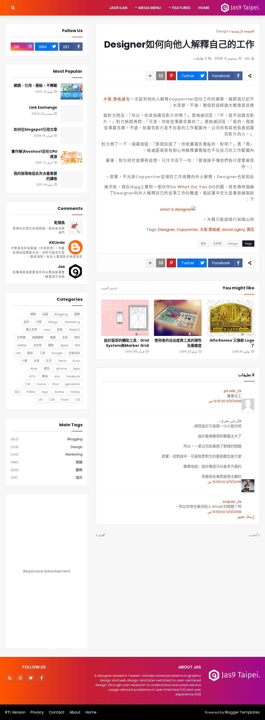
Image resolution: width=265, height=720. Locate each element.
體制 (51, 345)
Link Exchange (43, 107)
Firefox (75, 392)
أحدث (253, 535)
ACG (32, 376)
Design (222, 31)
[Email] (160, 75)
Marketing (72, 322)
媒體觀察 (37, 337)
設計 (204, 243)
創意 (60, 330)
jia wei (229, 390)
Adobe (59, 392)
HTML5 (30, 392)
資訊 (77, 337)
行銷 (39, 322)
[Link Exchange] (72, 113)
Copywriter (187, 229)
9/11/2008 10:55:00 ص (224, 481)
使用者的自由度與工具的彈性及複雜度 (178, 343)
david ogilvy (233, 229)
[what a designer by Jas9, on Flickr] (178, 209)
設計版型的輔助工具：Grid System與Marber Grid (126, 343)
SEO (17, 392)
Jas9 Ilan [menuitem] (118, 7)
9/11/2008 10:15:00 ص (225, 401)
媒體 (53, 337)
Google (56, 353)
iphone (61, 368)
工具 (42, 353)
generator (72, 384)
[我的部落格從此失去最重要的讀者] (72, 179)
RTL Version (15, 712)
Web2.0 (74, 330)
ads (57, 376)
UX (40, 400)
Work (34, 368)
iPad (55, 384)
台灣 (36, 361)
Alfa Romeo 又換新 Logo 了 (232, 343)
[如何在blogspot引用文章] (72, 135)
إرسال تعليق (245, 516)
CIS (77, 400)
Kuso (76, 361)
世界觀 (21, 337)
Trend (62, 361)
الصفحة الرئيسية (242, 31)
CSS (27, 384)
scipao (229, 501)
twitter (22, 345)
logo (45, 392)
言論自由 (74, 353)
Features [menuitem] (181, 7)
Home (91, 712)
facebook (73, 376)
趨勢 (30, 353)
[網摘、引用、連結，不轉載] (72, 91)
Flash (65, 400)
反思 (65, 337)
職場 (45, 376)
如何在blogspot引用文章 (35, 129)
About (75, 712)
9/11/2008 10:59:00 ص (224, 511)
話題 (45, 314)
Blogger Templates (242, 712)
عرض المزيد (109, 288)
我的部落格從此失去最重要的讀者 (35, 176)
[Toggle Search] (13, 8)
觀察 (77, 314)
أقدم (101, 535)
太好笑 (217, 243)
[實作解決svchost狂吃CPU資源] (72, 157)
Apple (64, 345)
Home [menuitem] (203, 7)
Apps (76, 368)
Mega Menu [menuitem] (149, 7)
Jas (61, 266)
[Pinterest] (171, 75)
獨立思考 (31, 330)
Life (18, 353)
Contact (56, 712)
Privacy (37, 712)
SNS (77, 345)
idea (47, 330)
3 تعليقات (200, 58)
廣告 (250, 229)
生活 (48, 361)
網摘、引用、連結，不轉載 (35, 85)
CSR (51, 400)
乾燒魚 (59, 222)
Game (41, 384)
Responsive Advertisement (46, 571)
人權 (24, 361)
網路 (33, 314)
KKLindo (57, 242)
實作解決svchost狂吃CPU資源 (34, 154)
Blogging (61, 314)
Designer (166, 229)
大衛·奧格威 (114, 99)
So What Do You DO (193, 186)
